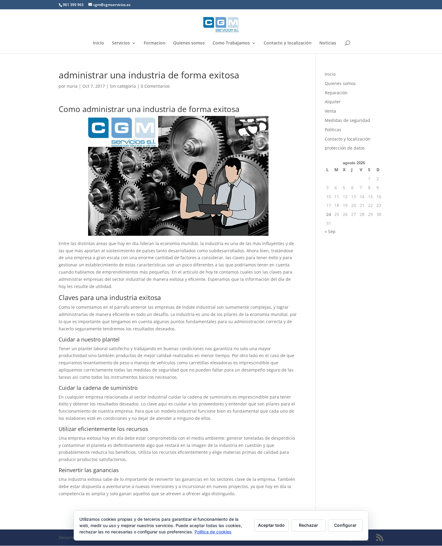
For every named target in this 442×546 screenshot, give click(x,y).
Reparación (336, 93)
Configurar (345, 525)
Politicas (333, 129)
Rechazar (308, 525)
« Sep (330, 231)
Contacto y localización (288, 43)
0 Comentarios (155, 86)
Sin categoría (123, 86)
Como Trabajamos (231, 43)
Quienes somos (189, 43)
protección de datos (345, 148)
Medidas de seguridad (347, 120)
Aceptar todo (271, 525)
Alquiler (333, 102)
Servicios (121, 43)
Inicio (98, 43)
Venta (330, 111)
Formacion (154, 43)
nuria (72, 86)
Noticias (327, 43)
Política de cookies (213, 531)
